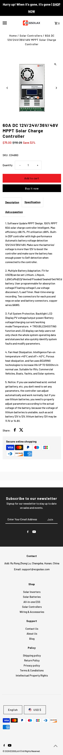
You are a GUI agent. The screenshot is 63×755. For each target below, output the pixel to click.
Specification (32, 202)
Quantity (7, 165)
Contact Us (31, 628)
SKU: (5, 155)
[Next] (56, 88)
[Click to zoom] (55, 64)
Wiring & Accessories (32, 611)
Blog (31, 638)
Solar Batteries (32, 596)
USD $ (37, 709)
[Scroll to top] (55, 746)
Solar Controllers (31, 35)
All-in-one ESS (31, 601)
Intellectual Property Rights (32, 675)
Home (13, 35)
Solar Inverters (31, 591)
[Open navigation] (10, 23)
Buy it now (32, 188)
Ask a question (14, 211)
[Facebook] (28, 532)
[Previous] (7, 88)
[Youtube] (34, 532)
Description (12, 202)
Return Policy (32, 660)
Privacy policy (32, 665)
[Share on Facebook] (15, 430)
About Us (32, 633)
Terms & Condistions (32, 670)
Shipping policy (32, 655)
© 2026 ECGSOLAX (11, 751)
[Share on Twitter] (21, 430)
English (13, 709)
